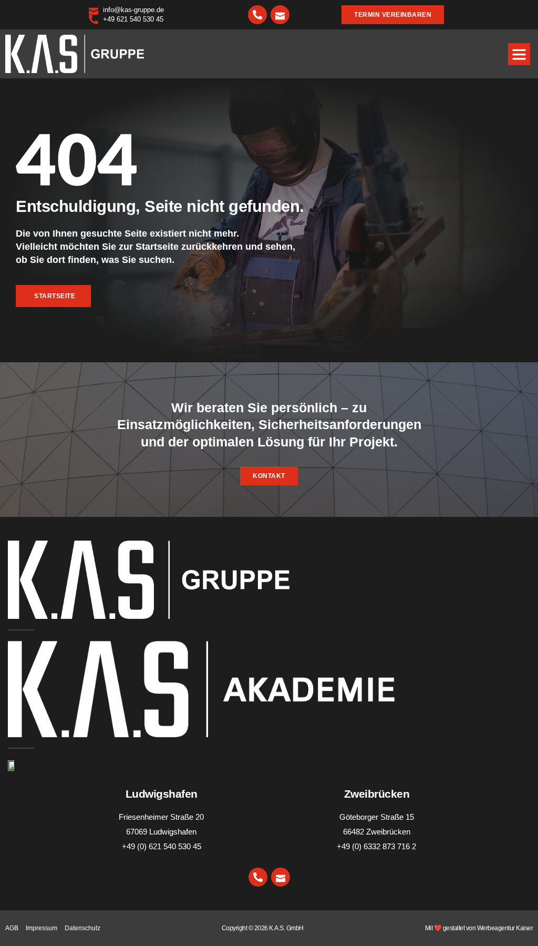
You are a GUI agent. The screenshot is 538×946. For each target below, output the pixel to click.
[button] (519, 54)
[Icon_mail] (280, 14)
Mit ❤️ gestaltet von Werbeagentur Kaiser (479, 928)
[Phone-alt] (257, 14)
